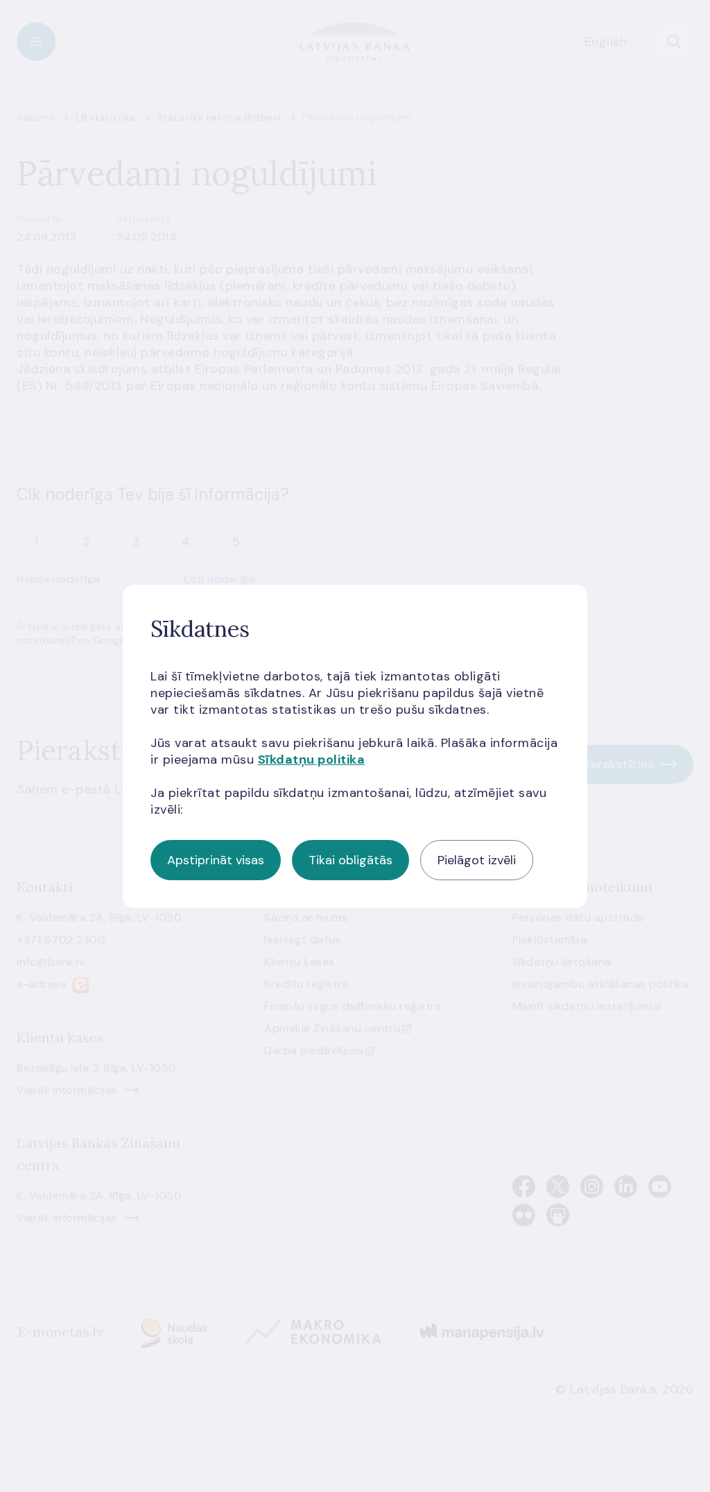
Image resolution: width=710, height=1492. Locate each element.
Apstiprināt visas (215, 860)
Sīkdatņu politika (311, 759)
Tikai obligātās (350, 860)
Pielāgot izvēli (477, 860)
